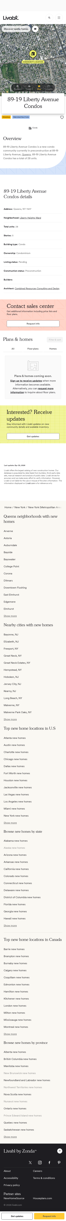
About (7, 1170)
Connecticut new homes (18, 883)
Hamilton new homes (16, 991)
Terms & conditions (44, 1178)
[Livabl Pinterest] (59, 1162)
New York (19, 507)
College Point (11, 566)
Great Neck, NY (13, 655)
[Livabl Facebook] (49, 1162)
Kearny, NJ (10, 691)
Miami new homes (14, 808)
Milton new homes (14, 1012)
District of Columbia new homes (22, 897)
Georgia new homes (15, 911)
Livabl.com (30, 483)
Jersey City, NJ (12, 684)
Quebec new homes (15, 1122)
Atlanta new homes (15, 737)
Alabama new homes (16, 840)
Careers (37, 1170)
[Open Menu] (59, 18)
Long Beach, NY (13, 698)
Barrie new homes (14, 949)
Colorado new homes (16, 876)
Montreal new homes (16, 1026)
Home (8, 507)
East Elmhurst (11, 594)
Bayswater (10, 559)
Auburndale (10, 545)
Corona (8, 573)
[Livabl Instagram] (40, 1162)
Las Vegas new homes (16, 794)
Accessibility (11, 1178)
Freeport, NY (11, 648)
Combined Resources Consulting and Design (37, 288)
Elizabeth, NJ (11, 641)
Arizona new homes (15, 854)
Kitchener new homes (16, 998)
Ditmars (8, 580)
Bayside (8, 552)
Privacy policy (12, 1185)
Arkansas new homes (16, 861)
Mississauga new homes (17, 1019)
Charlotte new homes (16, 752)
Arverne (8, 531)
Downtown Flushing (15, 587)
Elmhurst (9, 608)
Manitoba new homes (16, 1066)
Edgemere (10, 601)
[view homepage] (11, 18)
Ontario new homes (15, 1108)
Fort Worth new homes (17, 773)
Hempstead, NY (13, 669)
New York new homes (16, 815)
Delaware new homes (16, 890)
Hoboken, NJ (11, 676)
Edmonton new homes (16, 984)
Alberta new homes (15, 1051)
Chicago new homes (15, 759)
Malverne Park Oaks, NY (18, 712)
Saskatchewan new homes (19, 1129)
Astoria (8, 538)
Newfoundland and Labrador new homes (27, 1080)
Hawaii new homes (14, 918)
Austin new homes (14, 745)
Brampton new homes (16, 956)
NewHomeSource (14, 1198)
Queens (26, 154)
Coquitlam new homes (16, 977)
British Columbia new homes (20, 1059)
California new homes (16, 869)
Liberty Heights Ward (30, 218)
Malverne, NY (11, 705)
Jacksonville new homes (18, 787)
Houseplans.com (42, 1198)
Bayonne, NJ (11, 634)
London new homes (15, 1005)
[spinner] (49, 18)
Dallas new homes (14, 766)
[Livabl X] (30, 1162)
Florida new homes (14, 904)
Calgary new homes (15, 970)
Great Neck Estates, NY (17, 662)
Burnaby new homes (15, 963)
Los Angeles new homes (18, 801)
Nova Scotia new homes (17, 1094)
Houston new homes (15, 780)
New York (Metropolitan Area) (45, 507)
